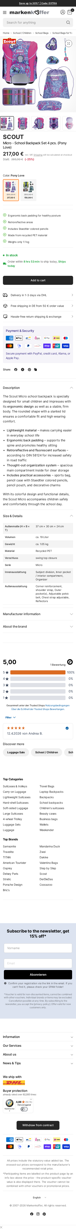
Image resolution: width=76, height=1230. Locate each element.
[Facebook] (32, 1214)
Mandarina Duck (50, 846)
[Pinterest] (44, 1214)
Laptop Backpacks (51, 791)
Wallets (44, 824)
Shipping (38, 154)
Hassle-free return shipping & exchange (36, 316)
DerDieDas (46, 879)
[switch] (24, 1109)
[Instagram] (38, 1214)
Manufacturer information (22, 614)
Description (11, 388)
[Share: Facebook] (15, 369)
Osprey (7, 868)
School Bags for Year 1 (64, 33)
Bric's (6, 890)
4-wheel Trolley (12, 819)
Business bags (48, 819)
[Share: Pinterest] (29, 369)
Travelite (8, 851)
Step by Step (48, 868)
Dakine (44, 857)
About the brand (15, 626)
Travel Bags (47, 786)
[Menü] (31, 1100)
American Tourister (14, 862)
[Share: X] (22, 369)
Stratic (7, 879)
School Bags (42, 33)
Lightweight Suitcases (16, 797)
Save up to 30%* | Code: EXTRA (38, 3)
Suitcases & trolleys (15, 786)
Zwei (42, 851)
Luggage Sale (16, 752)
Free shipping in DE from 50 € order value (37, 305)
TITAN (7, 857)
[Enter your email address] (38, 974)
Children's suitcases (52, 808)
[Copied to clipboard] (35, 369)
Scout (13, 136)
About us (9, 1054)
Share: (7, 369)
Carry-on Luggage (14, 791)
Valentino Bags (49, 862)
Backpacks (47, 797)
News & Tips (12, 1063)
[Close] (1, 1227)
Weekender (47, 830)
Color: (13, 175)
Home (6, 33)
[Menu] (5, 12)
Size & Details (13, 516)
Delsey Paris (10, 873)
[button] (62, 137)
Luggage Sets (11, 824)
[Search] (68, 22)
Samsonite (9, 846)
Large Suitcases (13, 813)
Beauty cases (48, 813)
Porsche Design (12, 884)
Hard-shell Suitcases (15, 802)
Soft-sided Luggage (15, 808)
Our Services (12, 1045)
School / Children (22, 33)
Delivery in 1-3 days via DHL (29, 295)
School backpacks (51, 802)
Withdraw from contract (38, 1125)
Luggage (8, 830)
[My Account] (62, 12)
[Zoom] (68, 43)
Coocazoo (46, 884)
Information (11, 1037)
